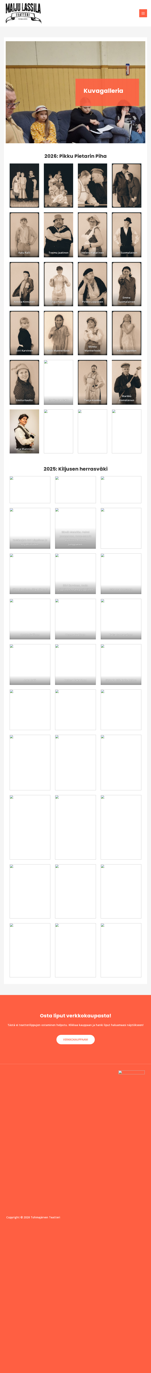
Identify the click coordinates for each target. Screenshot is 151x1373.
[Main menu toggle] (143, 13)
